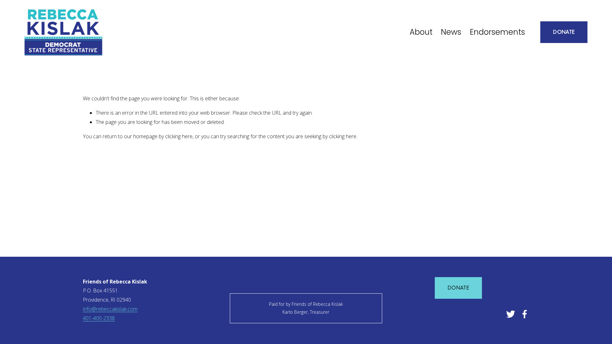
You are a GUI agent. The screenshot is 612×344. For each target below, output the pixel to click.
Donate (564, 32)
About (421, 32)
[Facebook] (524, 314)
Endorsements (497, 32)
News (451, 32)
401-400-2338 (99, 318)
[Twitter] (510, 314)
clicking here (179, 136)
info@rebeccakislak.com (110, 308)
